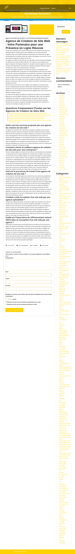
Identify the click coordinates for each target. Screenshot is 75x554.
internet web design (64, 353)
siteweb (61, 507)
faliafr (36, 245)
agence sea (62, 204)
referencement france (65, 435)
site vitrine (62, 499)
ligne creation (62, 356)
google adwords (63, 332)
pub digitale (62, 407)
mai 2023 (61, 164)
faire (60, 307)
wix (60, 539)
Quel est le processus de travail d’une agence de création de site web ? (27, 116)
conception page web (64, 256)
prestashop (62, 398)
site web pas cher (63, 504)
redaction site (62, 428)
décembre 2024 (63, 130)
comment (61, 246)
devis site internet (63, 283)
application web (63, 228)
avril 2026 (61, 102)
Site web (7, 285)
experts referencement (65, 304)
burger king (62, 240)
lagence (61, 355)
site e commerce (63, 488)
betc (60, 237)
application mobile (63, 226)
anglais (61, 219)
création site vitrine (64, 269)
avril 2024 (61, 144)
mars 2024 (62, 146)
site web (61, 500)
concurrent (62, 258)
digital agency (62, 284)
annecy (61, 221)
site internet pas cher (64, 493)
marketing (61, 362)
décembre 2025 (63, 109)
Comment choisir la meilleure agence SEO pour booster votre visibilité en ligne (63, 57)
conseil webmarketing (64, 262)
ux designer (62, 523)
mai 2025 (61, 121)
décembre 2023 (63, 151)
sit (59, 481)
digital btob (62, 288)
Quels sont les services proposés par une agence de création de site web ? (28, 113)
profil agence (62, 404)
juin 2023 (61, 162)
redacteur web (63, 418)
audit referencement (64, 233)
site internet (21, 17)
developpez (62, 281)
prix (60, 400)
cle (60, 242)
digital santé (62, 290)
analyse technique (63, 216)
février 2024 (62, 148)
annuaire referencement (65, 223)
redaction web (63, 430)
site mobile (62, 495)
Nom (7, 271)
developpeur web (63, 276)
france (60, 323)
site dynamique (63, 486)
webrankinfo (62, 534)
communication (63, 249)
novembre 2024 (63, 132)
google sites (62, 337)
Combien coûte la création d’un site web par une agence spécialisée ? (26, 118)
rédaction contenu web (65, 423)
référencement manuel (65, 444)
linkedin (61, 360)
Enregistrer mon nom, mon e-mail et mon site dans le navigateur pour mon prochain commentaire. (28, 295)
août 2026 (61, 95)
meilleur (61, 365)
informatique (62, 348)
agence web (62, 207)
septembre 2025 (63, 114)
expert (61, 300)
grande (61, 342)
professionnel (62, 402)
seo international (63, 474)
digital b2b (62, 286)
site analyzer (62, 484)
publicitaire (62, 411)
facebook (61, 305)
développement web (64, 274)
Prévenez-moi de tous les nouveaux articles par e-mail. (22, 304)
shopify (61, 479)
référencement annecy (65, 434)
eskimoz (61, 298)
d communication (63, 270)
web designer (62, 528)
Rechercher (61, 27)
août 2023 (61, 158)
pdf (60, 397)
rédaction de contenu (64, 425)
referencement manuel (65, 446)
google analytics (63, 333)
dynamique (62, 293)
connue (61, 260)
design (60, 272)
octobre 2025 (62, 113)
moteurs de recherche (65, 376)
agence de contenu (64, 188)
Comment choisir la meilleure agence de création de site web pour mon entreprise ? (30, 115)
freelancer (61, 325)
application (62, 225)
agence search (63, 205)
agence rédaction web (65, 202)
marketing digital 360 (64, 363)
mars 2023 (62, 167)
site (60, 483)
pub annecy (62, 405)
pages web (62, 393)
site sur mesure (63, 497)
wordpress (62, 541)
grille (60, 344)
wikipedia (61, 537)
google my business (64, 335)
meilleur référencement (65, 367)
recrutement (62, 416)
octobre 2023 (62, 155)
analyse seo (62, 214)
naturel (61, 379)
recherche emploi (63, 414)
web (60, 525)
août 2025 (61, 116)
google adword (63, 330)
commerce (62, 247)
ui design (61, 518)
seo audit (61, 472)
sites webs (62, 506)
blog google (62, 239)
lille (60, 358)
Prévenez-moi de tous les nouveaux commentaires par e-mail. (24, 302)
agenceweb (62, 212)
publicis (61, 409)
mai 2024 (61, 142)
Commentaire (9, 258)
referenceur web (63, 458)
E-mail (7, 278)
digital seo (61, 291)
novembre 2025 (63, 111)
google (61, 328)
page (60, 390)
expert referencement (65, 302)
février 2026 (62, 106)
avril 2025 (61, 123)
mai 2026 (61, 100)
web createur (62, 527)
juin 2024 (61, 141)
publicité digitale (63, 412)
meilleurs (61, 374)
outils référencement (64, 386)
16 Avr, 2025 (11, 245)
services (61, 477)
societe (61, 509)
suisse (60, 514)
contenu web (62, 263)
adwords (61, 175)
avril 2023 (61, 165)
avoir (60, 235)
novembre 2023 (63, 153)
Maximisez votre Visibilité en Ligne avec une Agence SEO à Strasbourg (63, 45)
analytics (61, 218)
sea (60, 460)
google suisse (62, 339)
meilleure (61, 372)
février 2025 (62, 127)
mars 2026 (62, 104)
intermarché (62, 349)
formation (61, 309)
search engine (62, 462)
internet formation (64, 351)
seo (60, 470)
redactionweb (62, 432)
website (61, 535)
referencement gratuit (65, 441)
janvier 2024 (62, 149)
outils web (61, 388)
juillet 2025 (62, 118)
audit (60, 232)
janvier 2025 (62, 128)
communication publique (65, 251)
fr (59, 321)
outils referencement (64, 384)
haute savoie (62, 346)
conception (62, 254)
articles (61, 230)
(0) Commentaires (23, 245)
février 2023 (62, 169)
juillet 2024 (62, 139)
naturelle (61, 381)
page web (61, 391)
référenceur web (63, 456)
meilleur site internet (64, 370)
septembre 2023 (63, 156)
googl (60, 326)
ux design (61, 521)
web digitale (62, 530)
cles (60, 244)
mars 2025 (62, 125)
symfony (61, 516)
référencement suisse (64, 455)
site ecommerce (63, 490)
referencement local (64, 442)
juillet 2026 (62, 97)
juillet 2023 (62, 160)
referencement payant (65, 453)
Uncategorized (63, 520)
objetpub (61, 383)
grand (60, 341)
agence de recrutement (65, 193)
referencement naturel (65, 448)
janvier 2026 (62, 107)
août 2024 (61, 137)
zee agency (62, 542)
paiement (61, 395)
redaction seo (62, 427)
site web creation (63, 502)
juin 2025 (61, 120)
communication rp (63, 253)
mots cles (61, 377)
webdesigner (62, 532)
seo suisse (62, 476)
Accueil (14, 17)
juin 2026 (61, 99)
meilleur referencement (65, 369)
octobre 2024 (62, 134)
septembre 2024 (63, 135)
